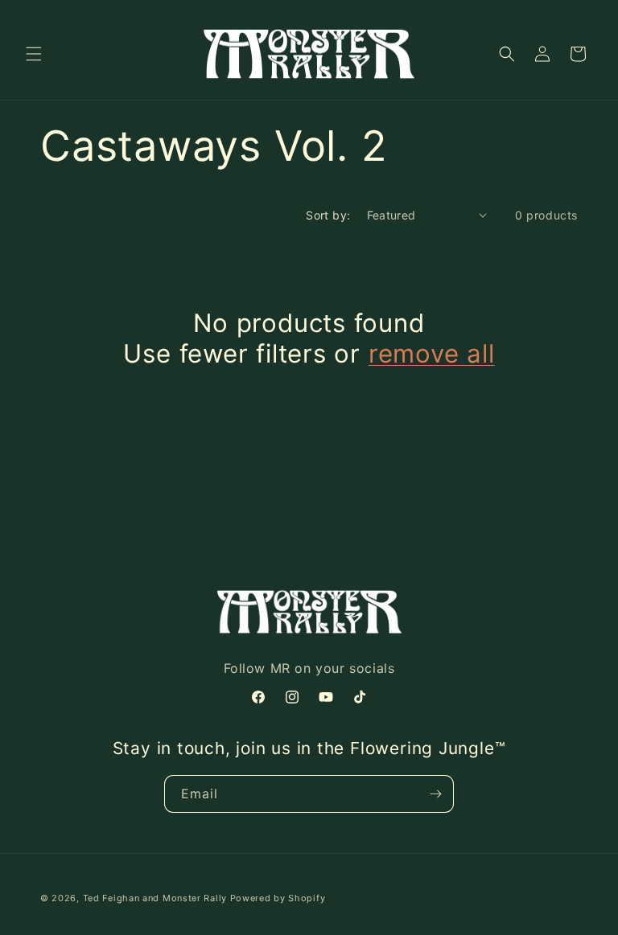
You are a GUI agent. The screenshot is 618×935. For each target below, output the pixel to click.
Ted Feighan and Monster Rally (155, 898)
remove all (432, 353)
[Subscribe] (435, 794)
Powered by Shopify (278, 898)
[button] (34, 54)
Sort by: (328, 215)
